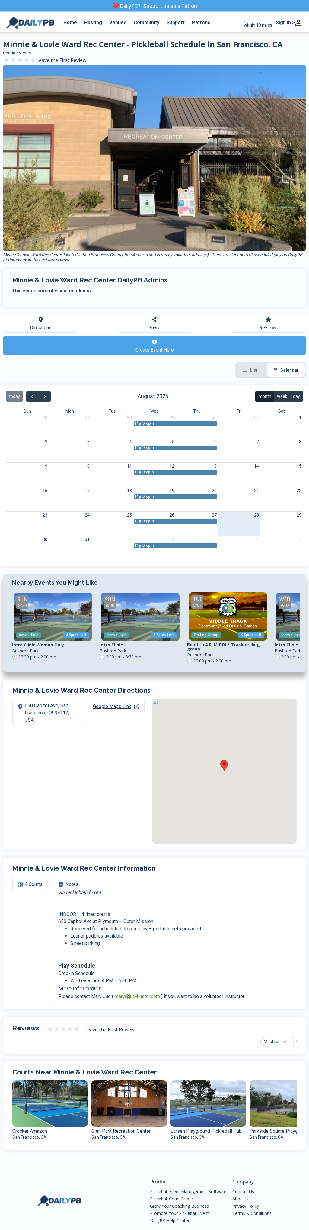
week (282, 396)
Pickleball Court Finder (171, 1199)
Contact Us (243, 1191)
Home (70, 22)
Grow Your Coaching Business (179, 1206)
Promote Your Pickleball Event (179, 1213)
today (14, 396)
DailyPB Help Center (170, 1220)
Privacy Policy (245, 1206)
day (296, 396)
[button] (224, 766)
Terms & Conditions (252, 1213)
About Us (241, 1199)
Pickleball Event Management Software (188, 1191)
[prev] (32, 396)
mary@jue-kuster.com (137, 996)
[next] (44, 396)
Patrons (201, 22)
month (265, 396)
